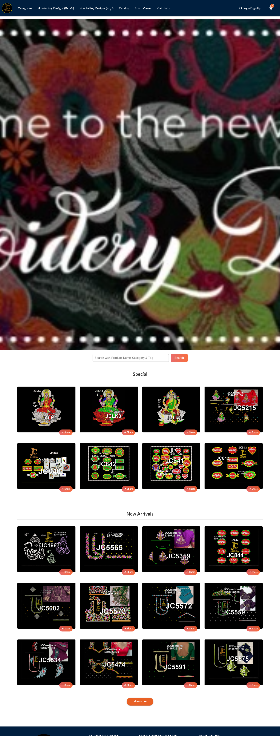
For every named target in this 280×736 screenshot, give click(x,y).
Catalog (124, 8)
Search (179, 358)
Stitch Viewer (143, 8)
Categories (25, 8)
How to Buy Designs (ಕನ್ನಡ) (96, 8)
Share (67, 432)
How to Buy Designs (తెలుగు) (56, 8)
